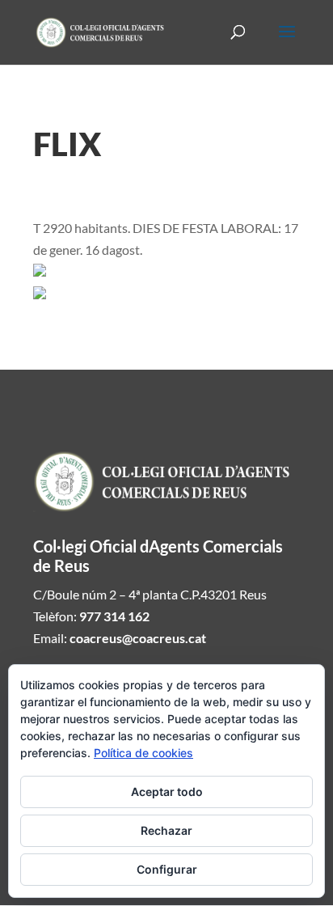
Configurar (167, 869)
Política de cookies (143, 753)
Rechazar (166, 830)
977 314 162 (114, 616)
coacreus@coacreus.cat (138, 638)
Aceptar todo (167, 791)
